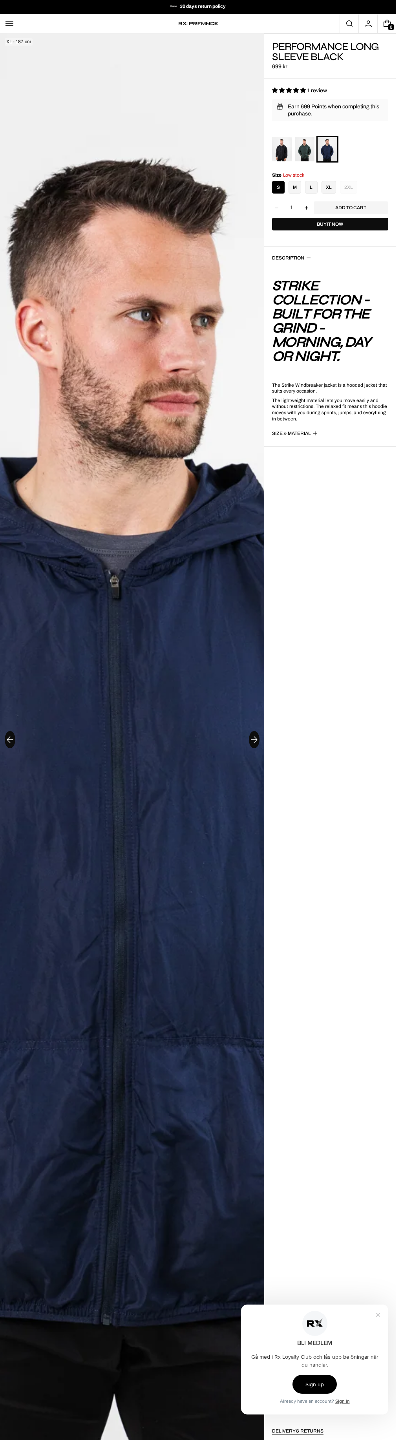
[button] (9, 23)
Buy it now (330, 224)
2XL (348, 187)
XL (329, 187)
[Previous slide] (10, 739)
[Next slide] (254, 739)
